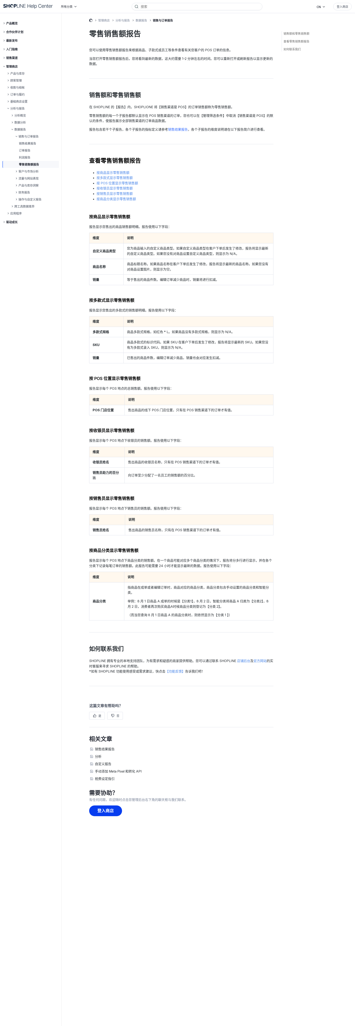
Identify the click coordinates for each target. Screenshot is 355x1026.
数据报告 (141, 20)
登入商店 (342, 6)
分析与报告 (122, 20)
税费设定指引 (105, 779)
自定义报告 (103, 764)
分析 (98, 756)
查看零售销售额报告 (296, 41)
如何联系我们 (292, 49)
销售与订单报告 (163, 20)
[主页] (28, 6)
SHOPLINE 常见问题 (90, 21)
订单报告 (24, 150)
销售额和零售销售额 (296, 33)
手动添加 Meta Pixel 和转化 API (118, 771)
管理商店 (104, 20)
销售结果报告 (27, 143)
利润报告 (24, 157)
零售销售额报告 (29, 164)
